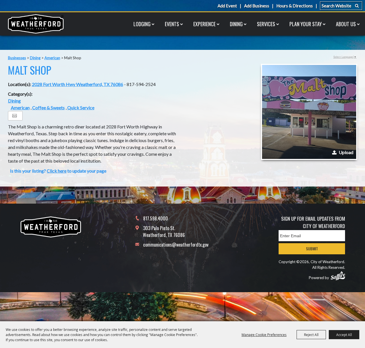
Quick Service (80, 107)
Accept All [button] (344, 334)
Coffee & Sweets (48, 107)
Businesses (17, 58)
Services (266, 24)
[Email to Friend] (14, 115)
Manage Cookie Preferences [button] (264, 334)
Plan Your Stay (305, 24)
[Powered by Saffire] (338, 275)
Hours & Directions (294, 5)
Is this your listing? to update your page (58, 170)
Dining (236, 24)
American (52, 58)
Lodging (142, 24)
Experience (204, 24)
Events (172, 24)
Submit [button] (312, 248)
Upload (346, 152)
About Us (346, 24)
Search (357, 6)
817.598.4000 (155, 218)
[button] (309, 112)
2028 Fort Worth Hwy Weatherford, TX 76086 (77, 84)
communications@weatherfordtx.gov (175, 244)
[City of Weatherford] (35, 24)
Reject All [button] (311, 334)
